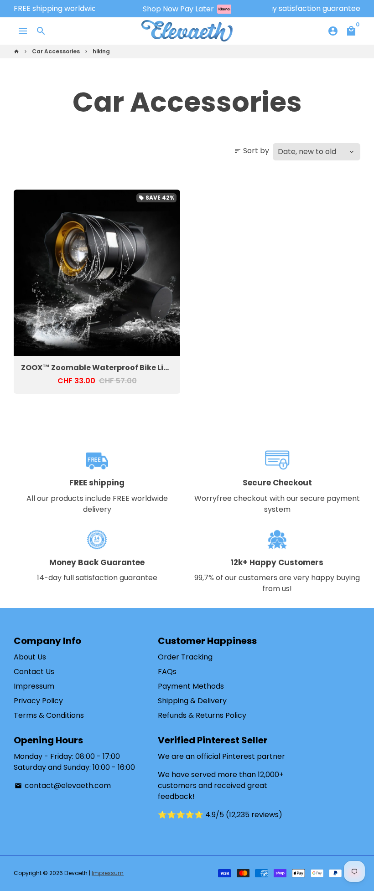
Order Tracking (185, 657)
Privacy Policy (38, 700)
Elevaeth (76, 873)
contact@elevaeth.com (63, 785)
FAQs (167, 671)
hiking (101, 51)
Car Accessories (56, 51)
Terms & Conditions (49, 715)
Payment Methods (191, 686)
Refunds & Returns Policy (202, 715)
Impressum (34, 686)
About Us (30, 657)
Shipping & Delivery (192, 700)
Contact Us (34, 671)
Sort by (251, 150)
